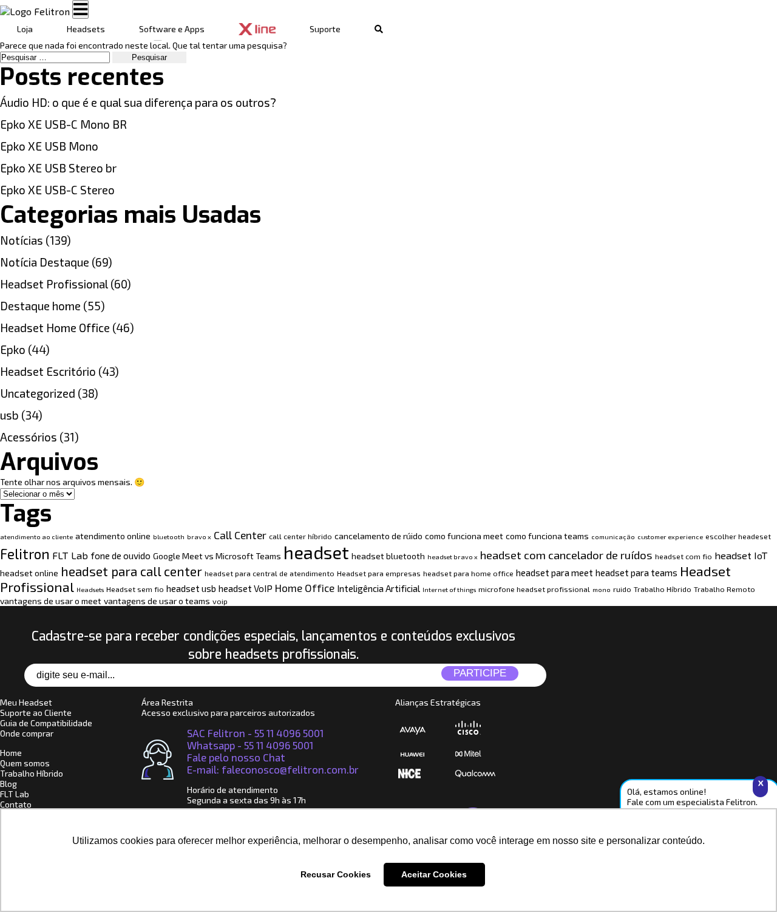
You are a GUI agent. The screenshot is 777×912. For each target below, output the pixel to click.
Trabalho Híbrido (662, 589)
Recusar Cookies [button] (335, 874)
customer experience (670, 536)
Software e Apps (172, 29)
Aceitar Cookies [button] (434, 874)
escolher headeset (738, 536)
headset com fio (683, 556)
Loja (25, 29)
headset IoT (741, 555)
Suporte (325, 29)
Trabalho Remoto (724, 589)
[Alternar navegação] (80, 9)
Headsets (86, 29)
